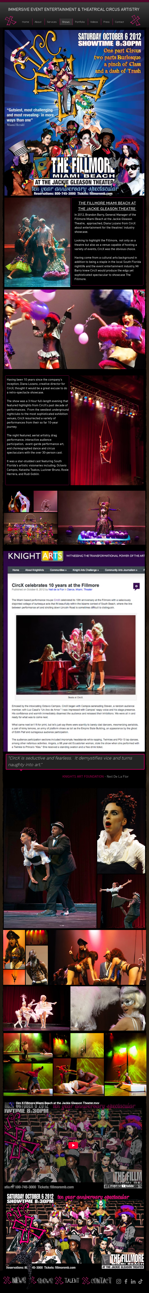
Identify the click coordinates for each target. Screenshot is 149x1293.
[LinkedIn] (133, 1281)
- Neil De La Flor (96, 777)
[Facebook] (126, 1281)
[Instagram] (118, 1281)
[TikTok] (140, 1281)
